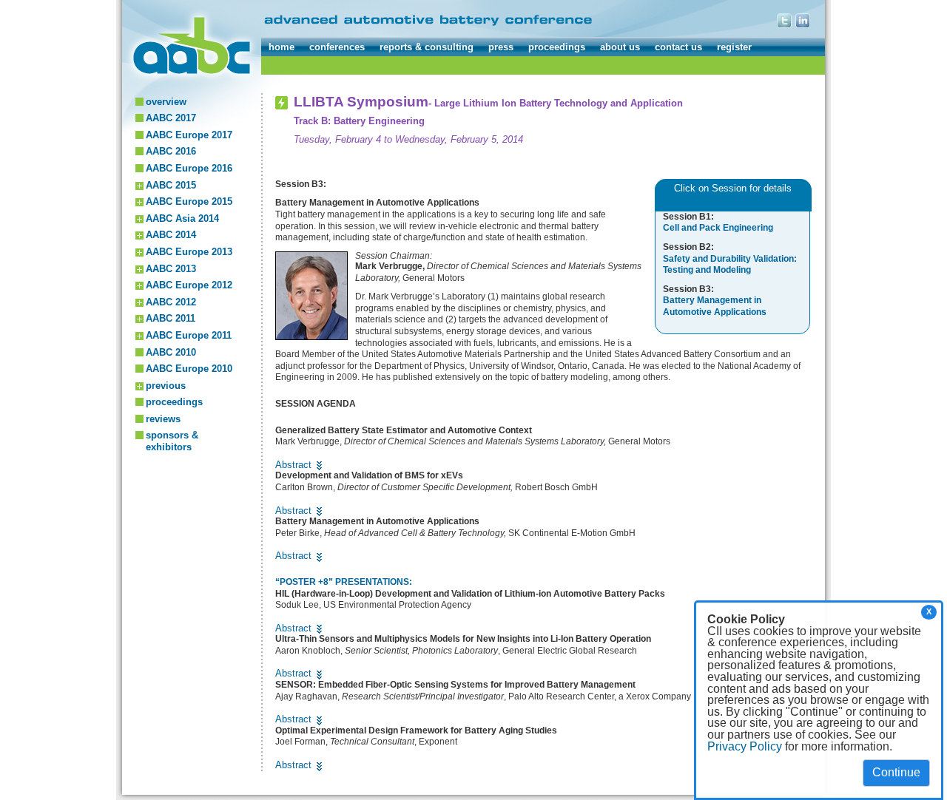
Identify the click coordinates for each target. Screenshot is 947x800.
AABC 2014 (171, 234)
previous (166, 385)
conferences (337, 46)
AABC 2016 (171, 151)
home (281, 46)
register (734, 46)
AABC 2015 (171, 185)
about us (620, 46)
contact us (678, 46)
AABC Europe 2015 (189, 201)
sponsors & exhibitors (172, 441)
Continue (896, 772)
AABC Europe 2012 (189, 285)
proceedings (556, 46)
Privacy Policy (744, 746)
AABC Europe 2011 (189, 335)
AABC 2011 (170, 318)
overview (166, 101)
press (500, 46)
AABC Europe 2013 (189, 251)
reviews (163, 418)
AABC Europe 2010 (189, 368)
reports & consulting (427, 46)
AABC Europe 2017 (189, 134)
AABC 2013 (171, 268)
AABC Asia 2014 (182, 218)
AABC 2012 (171, 302)
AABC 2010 (171, 352)
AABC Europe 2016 (189, 168)
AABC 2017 (171, 117)
